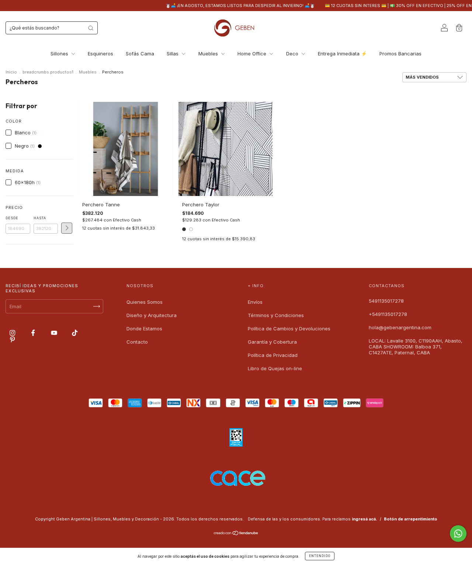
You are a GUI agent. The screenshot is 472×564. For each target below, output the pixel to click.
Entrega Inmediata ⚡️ (342, 53)
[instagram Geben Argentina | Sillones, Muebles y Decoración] (13, 333)
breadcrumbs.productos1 (47, 72)
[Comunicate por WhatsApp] (458, 533)
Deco (293, 53)
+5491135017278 (388, 314)
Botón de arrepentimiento (410, 519)
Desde (12, 218)
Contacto (137, 342)
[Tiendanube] (236, 534)
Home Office (252, 53)
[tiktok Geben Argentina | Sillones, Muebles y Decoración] (74, 333)
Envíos (255, 302)
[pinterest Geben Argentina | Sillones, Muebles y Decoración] (12, 339)
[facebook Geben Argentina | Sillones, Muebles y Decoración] (33, 333)
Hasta (40, 218)
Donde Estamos (144, 328)
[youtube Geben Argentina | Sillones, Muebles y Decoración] (54, 333)
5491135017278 (386, 301)
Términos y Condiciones (276, 315)
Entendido (319, 556)
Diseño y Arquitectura (151, 315)
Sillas (173, 53)
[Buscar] (90, 28)
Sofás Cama (140, 53)
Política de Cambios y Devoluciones (289, 328)
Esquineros (100, 53)
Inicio (11, 72)
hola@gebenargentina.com (400, 327)
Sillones (60, 53)
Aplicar (66, 228)
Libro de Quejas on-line (275, 368)
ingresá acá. (364, 519)
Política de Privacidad (273, 355)
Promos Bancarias (400, 53)
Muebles (208, 53)
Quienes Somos (144, 302)
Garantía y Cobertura (272, 342)
